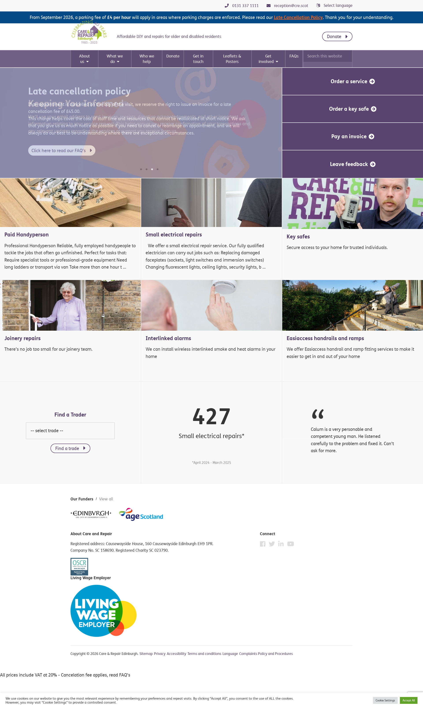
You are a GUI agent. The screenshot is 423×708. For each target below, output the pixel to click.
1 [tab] (141, 169)
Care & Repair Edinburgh (92, 32)
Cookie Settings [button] (385, 700)
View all (106, 499)
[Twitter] (273, 545)
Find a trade (67, 448)
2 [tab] (146, 169)
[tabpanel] (141, 123)
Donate (334, 36)
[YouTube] (290, 544)
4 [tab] (157, 169)
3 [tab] (152, 169)
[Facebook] (264, 545)
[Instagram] (282, 545)
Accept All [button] (409, 700)
